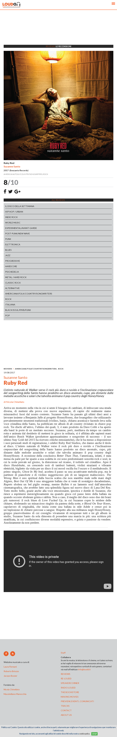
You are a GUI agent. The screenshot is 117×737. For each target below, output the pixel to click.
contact (66, 710)
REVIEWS (8, 369)
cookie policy (84, 734)
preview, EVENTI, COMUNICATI (77, 701)
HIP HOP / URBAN (14, 211)
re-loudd (66, 678)
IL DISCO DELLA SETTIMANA (19, 206)
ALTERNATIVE (12, 288)
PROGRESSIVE (12, 261)
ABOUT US (66, 715)
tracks (65, 706)
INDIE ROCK (11, 217)
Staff (63, 652)
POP (7, 315)
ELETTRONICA (12, 244)
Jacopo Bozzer (10, 675)
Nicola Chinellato (15, 401)
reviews (65, 674)
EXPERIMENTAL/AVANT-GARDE (21, 228)
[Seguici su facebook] (6, 653)
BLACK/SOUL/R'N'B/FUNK (18, 310)
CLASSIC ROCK (13, 282)
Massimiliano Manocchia (15, 694)
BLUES (8, 250)
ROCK (8, 299)
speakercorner (70, 683)
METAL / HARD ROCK (16, 277)
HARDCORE (11, 266)
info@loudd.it (84, 669)
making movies (69, 696)
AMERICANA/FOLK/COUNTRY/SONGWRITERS (28, 293)
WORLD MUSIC (12, 222)
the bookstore (70, 692)
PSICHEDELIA (12, 271)
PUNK (8, 239)
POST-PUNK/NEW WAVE (17, 233)
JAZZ (7, 255)
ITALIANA (10, 304)
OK (93, 734)
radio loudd (68, 687)
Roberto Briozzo (11, 671)
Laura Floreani (11, 666)
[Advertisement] (58, 31)
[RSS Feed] (12, 653)
